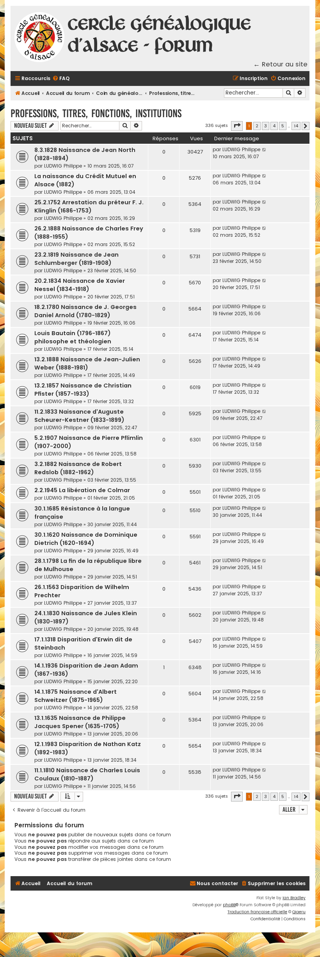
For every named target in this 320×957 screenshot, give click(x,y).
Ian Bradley (294, 898)
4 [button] (274, 126)
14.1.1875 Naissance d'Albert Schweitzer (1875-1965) (75, 696)
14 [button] (296, 126)
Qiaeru (299, 912)
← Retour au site (280, 64)
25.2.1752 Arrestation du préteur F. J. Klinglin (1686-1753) (89, 206)
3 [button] (265, 126)
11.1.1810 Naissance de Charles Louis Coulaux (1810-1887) (87, 774)
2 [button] (257, 126)
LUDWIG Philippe (63, 165)
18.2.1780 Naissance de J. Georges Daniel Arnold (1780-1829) (85, 311)
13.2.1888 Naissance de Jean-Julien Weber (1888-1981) (87, 363)
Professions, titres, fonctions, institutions (96, 113)
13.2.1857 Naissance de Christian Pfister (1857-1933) (83, 390)
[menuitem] (60, 78)
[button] (237, 125)
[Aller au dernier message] (264, 149)
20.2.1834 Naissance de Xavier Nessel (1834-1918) (79, 285)
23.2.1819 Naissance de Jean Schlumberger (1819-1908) (76, 259)
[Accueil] (39, 38)
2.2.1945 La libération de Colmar (82, 490)
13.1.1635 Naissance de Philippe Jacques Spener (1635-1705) (80, 722)
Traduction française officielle (257, 912)
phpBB (229, 905)
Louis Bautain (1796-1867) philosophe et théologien (72, 337)
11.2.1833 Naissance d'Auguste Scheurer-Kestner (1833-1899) (79, 416)
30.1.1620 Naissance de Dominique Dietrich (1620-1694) (85, 539)
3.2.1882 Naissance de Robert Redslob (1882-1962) (78, 468)
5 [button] (282, 126)
